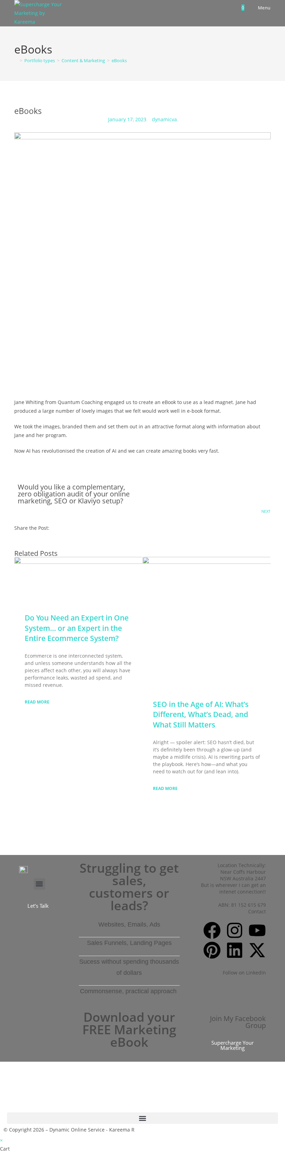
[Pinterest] (212, 950)
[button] (39, 884)
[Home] (16, 60)
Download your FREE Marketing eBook (129, 1030)
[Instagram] (234, 930)
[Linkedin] (234, 950)
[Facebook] (212, 930)
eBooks (119, 60)
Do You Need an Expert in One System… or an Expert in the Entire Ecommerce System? (77, 628)
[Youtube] (257, 930)
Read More (37, 702)
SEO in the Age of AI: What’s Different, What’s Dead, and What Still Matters (201, 714)
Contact (257, 911)
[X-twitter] (257, 950)
